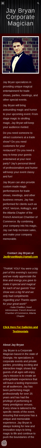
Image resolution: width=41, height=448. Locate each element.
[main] (20, 16)
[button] (2, 3)
